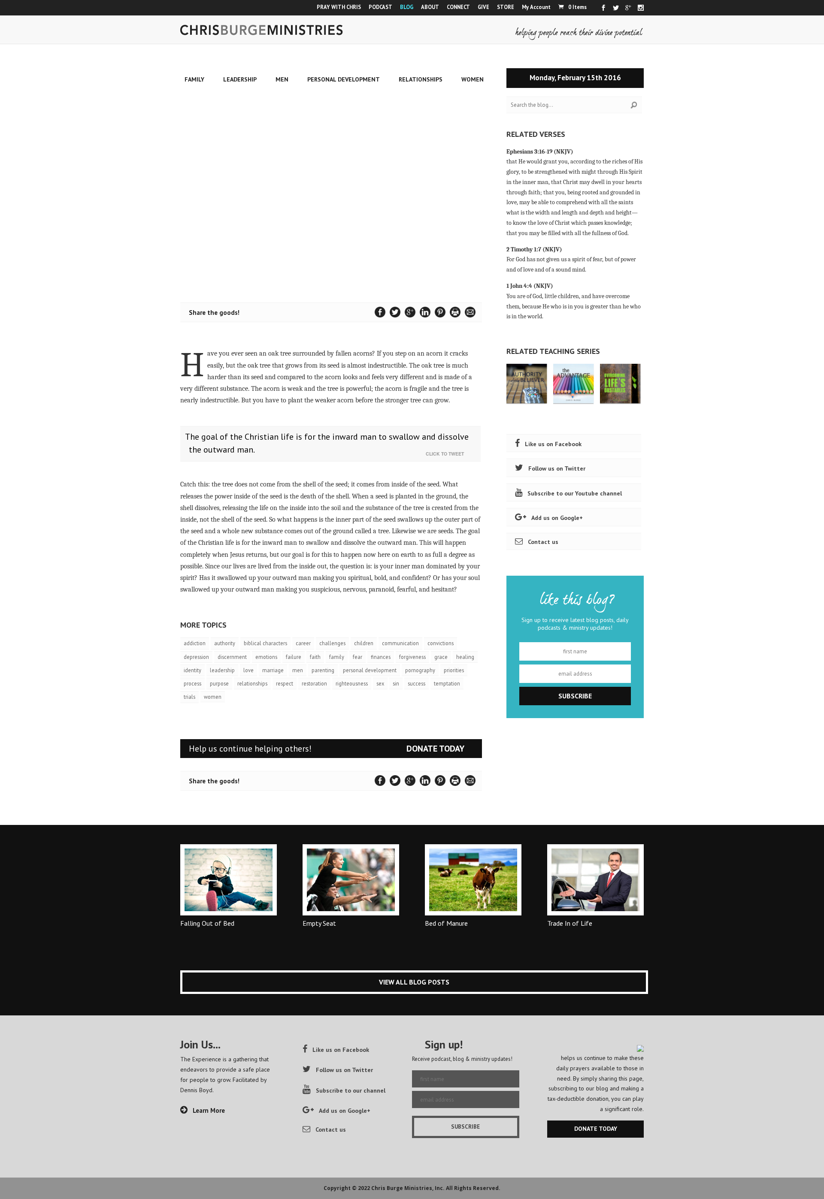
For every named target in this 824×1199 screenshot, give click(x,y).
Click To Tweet (447, 453)
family (336, 656)
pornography (420, 670)
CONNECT (458, 6)
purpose (219, 683)
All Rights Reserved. (473, 1188)
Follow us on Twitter (556, 468)
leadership (222, 670)
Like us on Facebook (553, 444)
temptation (447, 683)
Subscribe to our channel (350, 1090)
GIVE (483, 6)
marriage (273, 670)
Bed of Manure (446, 923)
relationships (252, 683)
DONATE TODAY (435, 748)
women (212, 696)
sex (380, 683)
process (192, 683)
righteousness (352, 683)
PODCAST (380, 6)
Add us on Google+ (557, 518)
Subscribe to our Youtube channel (574, 493)
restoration (314, 683)
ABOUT (430, 6)
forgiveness (412, 656)
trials (189, 696)
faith (315, 656)
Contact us (543, 542)
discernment (232, 656)
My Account (536, 6)
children (363, 643)
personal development (370, 670)
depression (196, 656)
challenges (332, 643)
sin (396, 683)
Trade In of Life (569, 923)
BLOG (406, 6)
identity (192, 670)
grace (441, 656)
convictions (440, 643)
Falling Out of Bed (207, 923)
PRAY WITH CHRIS (339, 6)
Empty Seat (319, 923)
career (303, 643)
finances (381, 656)
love (248, 670)
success (416, 683)
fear (357, 656)
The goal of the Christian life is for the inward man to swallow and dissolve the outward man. (327, 443)
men (297, 670)
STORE (505, 6)
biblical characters (265, 643)
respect (284, 683)
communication (400, 643)
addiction (195, 643)
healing (465, 656)
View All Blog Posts (414, 982)
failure (293, 656)
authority (224, 643)
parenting (323, 670)
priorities (454, 670)
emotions (266, 656)
